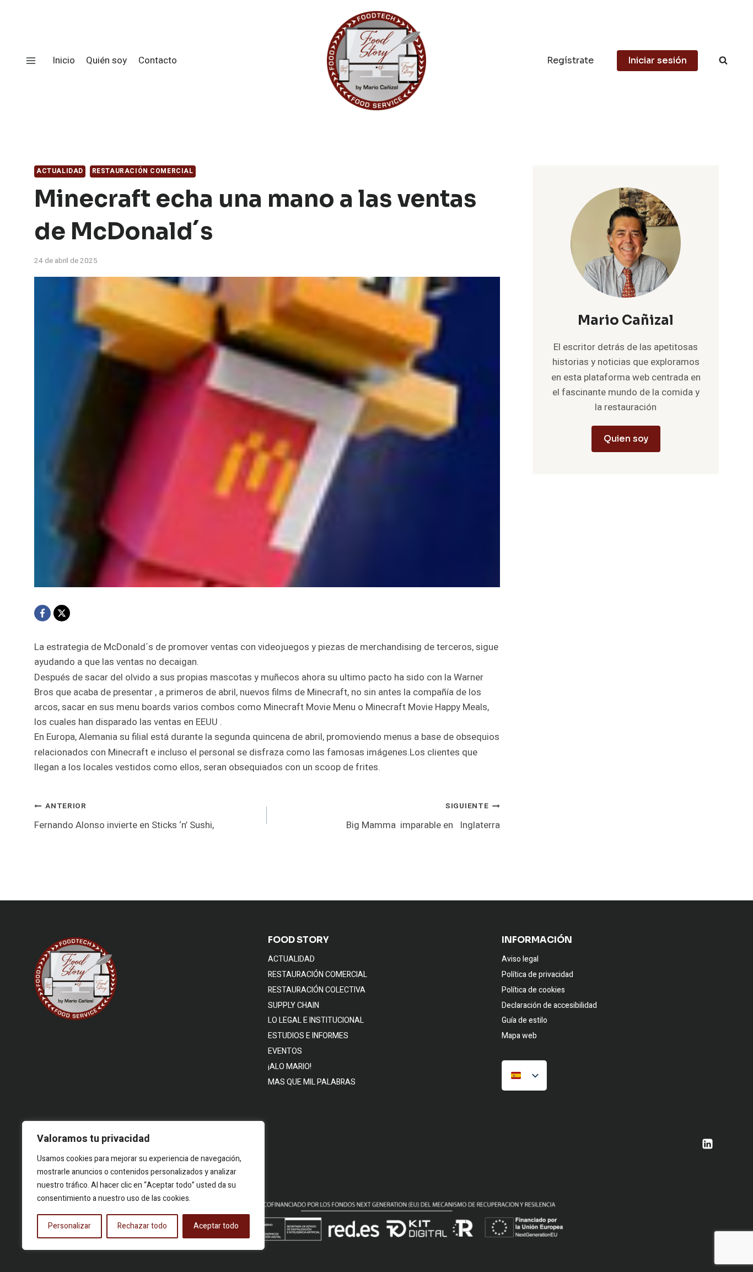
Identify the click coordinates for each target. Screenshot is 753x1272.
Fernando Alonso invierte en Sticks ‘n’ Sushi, (124, 816)
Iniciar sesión (657, 60)
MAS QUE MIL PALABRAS (312, 1082)
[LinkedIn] (707, 1143)
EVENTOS (285, 1051)
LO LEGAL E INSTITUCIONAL (316, 1020)
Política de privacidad (537, 974)
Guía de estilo (524, 1020)
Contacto (157, 60)
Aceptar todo (216, 1226)
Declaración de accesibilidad (549, 1005)
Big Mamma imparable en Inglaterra (422, 816)
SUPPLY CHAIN (293, 1005)
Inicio (63, 60)
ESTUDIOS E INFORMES (308, 1036)
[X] (61, 613)
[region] (143, 1185)
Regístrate (570, 60)
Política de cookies (533, 990)
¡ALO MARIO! (289, 1066)
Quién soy (106, 60)
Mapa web (519, 1036)
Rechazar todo (142, 1226)
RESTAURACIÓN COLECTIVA (316, 990)
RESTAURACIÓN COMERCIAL (142, 171)
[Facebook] (42, 613)
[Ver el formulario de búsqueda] (723, 60)
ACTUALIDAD (59, 171)
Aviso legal (520, 959)
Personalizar (69, 1226)
